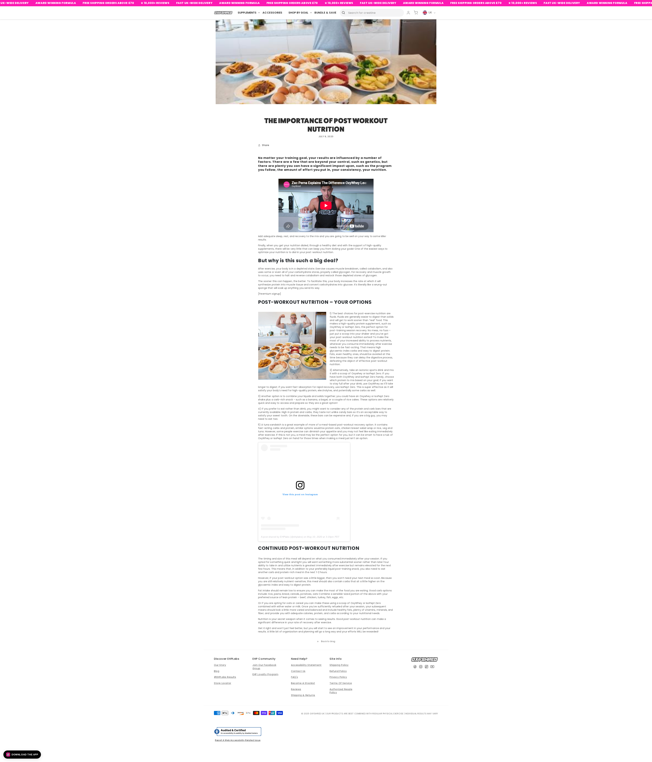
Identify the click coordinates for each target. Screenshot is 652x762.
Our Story (220, 665)
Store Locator (222, 683)
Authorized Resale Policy (341, 691)
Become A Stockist (303, 683)
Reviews (296, 689)
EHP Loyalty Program (265, 674)
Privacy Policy (338, 677)
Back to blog (328, 641)
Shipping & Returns (303, 695)
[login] (408, 12)
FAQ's (294, 677)
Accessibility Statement (306, 665)
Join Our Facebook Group (264, 666)
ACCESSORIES (272, 13)
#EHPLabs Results (225, 677)
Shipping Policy (339, 665)
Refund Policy (338, 671)
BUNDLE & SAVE (325, 13)
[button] (22, 754)
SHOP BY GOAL (298, 13)
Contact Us (298, 671)
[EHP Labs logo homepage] (223, 13)
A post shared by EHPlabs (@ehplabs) (282, 536)
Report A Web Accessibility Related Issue (237, 740)
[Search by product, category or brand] (343, 12)
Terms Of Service (341, 683)
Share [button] (265, 145)
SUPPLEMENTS (247, 13)
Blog (216, 671)
